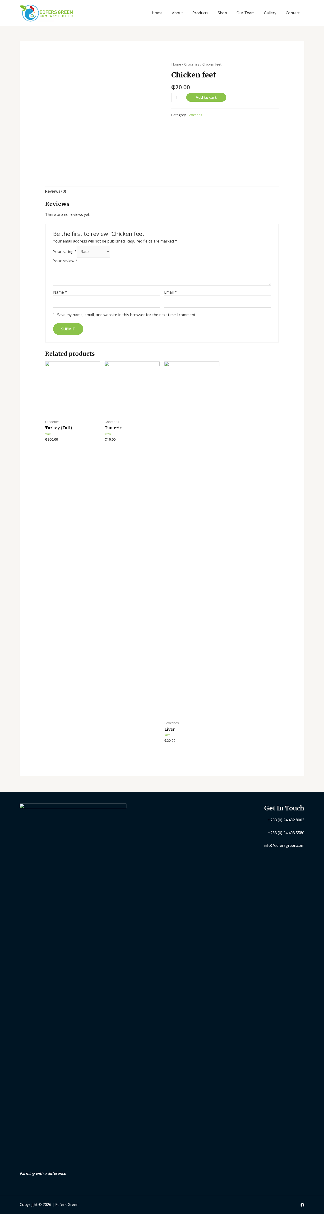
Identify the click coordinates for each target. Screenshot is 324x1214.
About (177, 12)
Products (200, 12)
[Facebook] (302, 1205)
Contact (293, 12)
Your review (65, 260)
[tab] (55, 191)
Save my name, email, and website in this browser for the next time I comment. (126, 314)
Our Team (245, 12)
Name (60, 292)
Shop (222, 12)
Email (170, 292)
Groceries (191, 64)
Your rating (65, 251)
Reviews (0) (55, 191)
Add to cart (206, 97)
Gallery (270, 12)
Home (157, 12)
